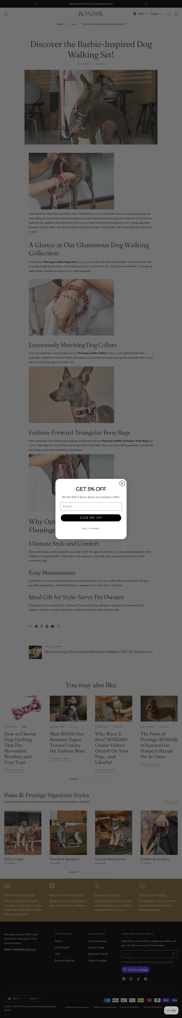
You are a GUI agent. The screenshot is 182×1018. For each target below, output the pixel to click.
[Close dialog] (122, 483)
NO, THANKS (91, 528)
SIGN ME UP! (91, 517)
